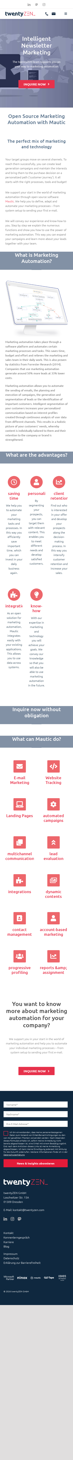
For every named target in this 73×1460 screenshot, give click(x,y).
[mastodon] (19, 1219)
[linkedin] (29, 4)
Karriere (9, 1242)
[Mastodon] (36, 4)
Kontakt (8, 1233)
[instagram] (44, 4)
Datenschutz (11, 1258)
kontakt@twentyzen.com (28, 1210)
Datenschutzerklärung (14, 1154)
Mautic (9, 201)
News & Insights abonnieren (35, 1163)
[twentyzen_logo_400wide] (20, 13)
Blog (6, 1246)
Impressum (11, 1254)
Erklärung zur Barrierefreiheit (22, 1262)
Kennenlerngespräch (17, 1237)
